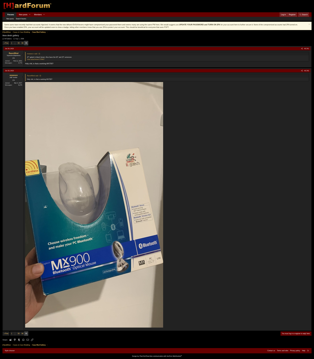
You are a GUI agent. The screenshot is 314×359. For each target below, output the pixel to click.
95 (26, 43)
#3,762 (306, 71)
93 (19, 43)
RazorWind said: (33, 76)
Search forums (21, 19)
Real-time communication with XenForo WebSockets (164, 356)
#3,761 (306, 48)
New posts (23, 15)
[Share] (301, 48)
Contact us (271, 351)
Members (38, 15)
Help (303, 351)
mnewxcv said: (32, 54)
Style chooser (10, 351)
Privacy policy (295, 351)
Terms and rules (282, 351)
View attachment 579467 (36, 59)
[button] (30, 14)
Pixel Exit (143, 356)
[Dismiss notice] (309, 24)
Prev (6, 43)
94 (22, 43)
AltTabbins (8, 39)
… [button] (15, 43)
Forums (10, 15)
